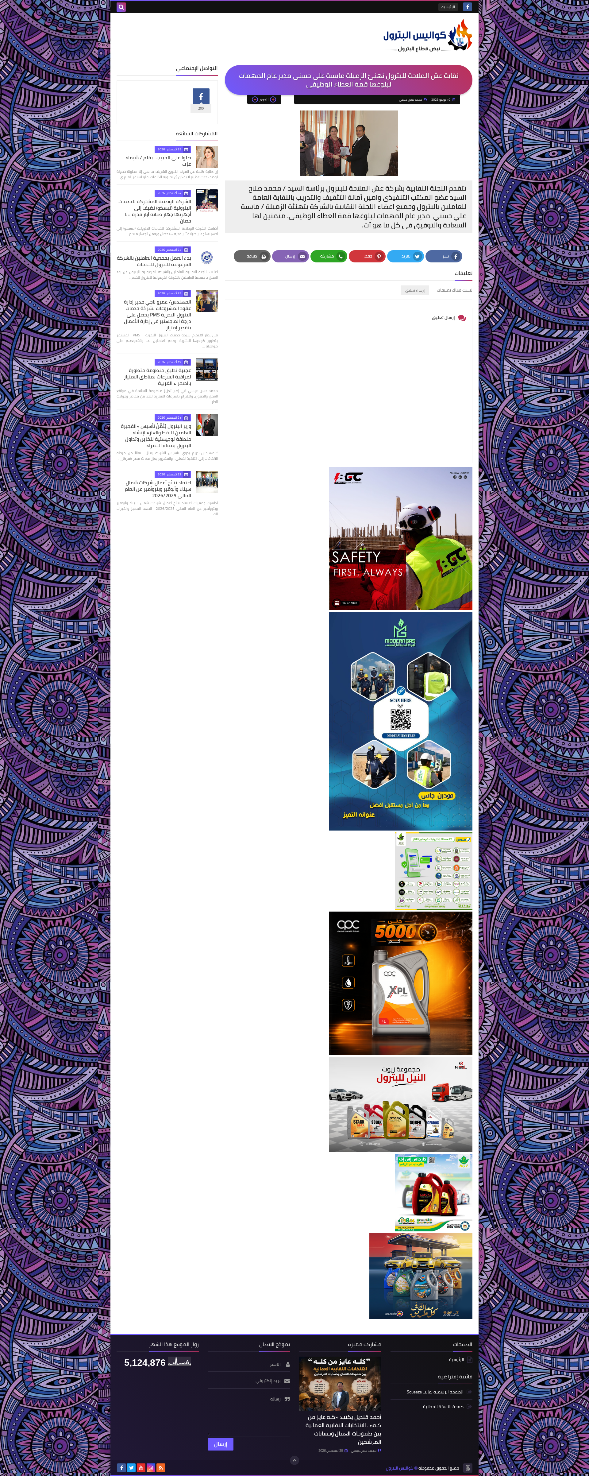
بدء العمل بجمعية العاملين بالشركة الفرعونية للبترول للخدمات (154, 261)
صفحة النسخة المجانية (443, 1407)
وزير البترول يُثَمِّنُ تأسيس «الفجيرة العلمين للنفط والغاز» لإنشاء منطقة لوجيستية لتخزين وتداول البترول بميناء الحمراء (156, 435)
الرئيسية (448, 6)
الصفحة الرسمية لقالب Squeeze (435, 1392)
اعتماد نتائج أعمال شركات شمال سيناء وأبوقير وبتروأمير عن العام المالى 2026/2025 (158, 489)
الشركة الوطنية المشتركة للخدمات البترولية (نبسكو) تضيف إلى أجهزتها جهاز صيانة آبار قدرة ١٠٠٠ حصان (154, 211)
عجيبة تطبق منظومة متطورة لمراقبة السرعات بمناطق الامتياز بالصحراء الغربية (157, 377)
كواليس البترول (399, 1468)
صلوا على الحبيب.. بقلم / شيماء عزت (158, 161)
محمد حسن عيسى (363, 1450)
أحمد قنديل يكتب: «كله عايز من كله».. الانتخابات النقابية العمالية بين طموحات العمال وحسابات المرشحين (343, 1429)
